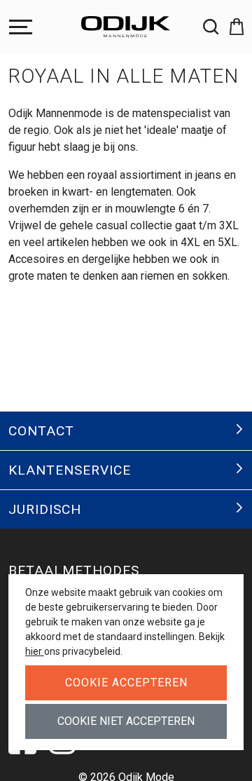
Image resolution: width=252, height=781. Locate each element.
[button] (231, 26)
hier (34, 651)
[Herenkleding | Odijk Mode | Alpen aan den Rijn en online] (126, 27)
